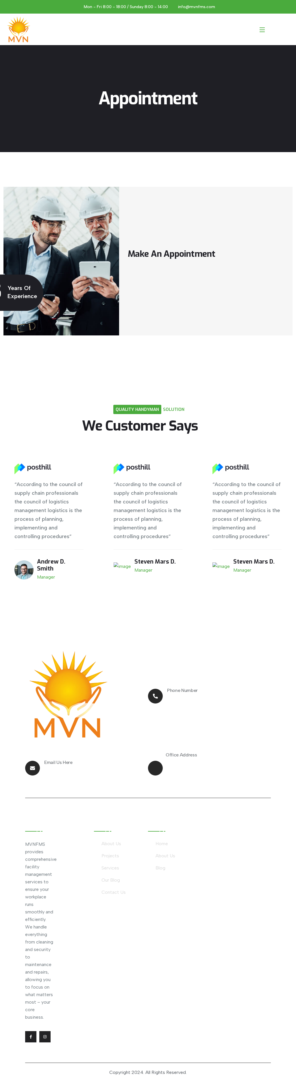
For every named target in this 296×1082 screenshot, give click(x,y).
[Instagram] (45, 1036)
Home (162, 843)
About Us (111, 843)
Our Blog (110, 880)
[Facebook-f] (30, 1036)
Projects (110, 855)
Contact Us (113, 892)
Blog (160, 868)
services (110, 868)
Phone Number (182, 690)
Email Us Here (58, 762)
